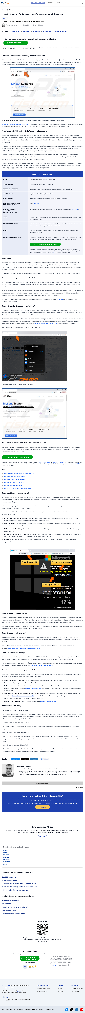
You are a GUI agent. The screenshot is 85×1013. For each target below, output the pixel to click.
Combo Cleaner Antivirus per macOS (45, 323)
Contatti (60, 988)
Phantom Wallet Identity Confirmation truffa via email (20, 887)
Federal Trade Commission (33, 688)
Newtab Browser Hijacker (10, 901)
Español (5, 852)
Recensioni (51, 3)
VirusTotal (36, 203)
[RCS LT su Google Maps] (3, 998)
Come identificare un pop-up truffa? (15, 476)
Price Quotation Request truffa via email (15, 890)
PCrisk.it (4, 10)
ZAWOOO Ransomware (9, 877)
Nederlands (7, 862)
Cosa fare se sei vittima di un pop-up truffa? (17, 488)
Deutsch (6, 857)
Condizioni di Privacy (44, 462)
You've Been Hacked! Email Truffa (13, 914)
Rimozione (36, 31)
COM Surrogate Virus (9, 910)
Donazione (42, 807)
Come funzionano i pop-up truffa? (14, 479)
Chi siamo (42, 836)
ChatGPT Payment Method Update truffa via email (19, 883)
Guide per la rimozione (38, 3)
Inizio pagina (79, 787)
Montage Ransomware (9, 880)
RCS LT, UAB (6, 985)
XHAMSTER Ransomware (10, 904)
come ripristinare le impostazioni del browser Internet (23, 648)
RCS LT (20, 48)
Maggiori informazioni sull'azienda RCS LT (42, 800)
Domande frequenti (61, 31)
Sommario (26, 31)
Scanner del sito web (77, 988)
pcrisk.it (19, 991)
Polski (5, 864)
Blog (58, 3)
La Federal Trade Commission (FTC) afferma (15, 124)
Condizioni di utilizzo (58, 462)
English (5, 850)
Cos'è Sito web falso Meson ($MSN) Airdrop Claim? (20, 473)
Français (6, 855)
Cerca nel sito (75, 991)
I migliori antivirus (42, 991)
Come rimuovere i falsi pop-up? (14, 482)
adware (61, 299)
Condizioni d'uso (49, 1009)
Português (6, 859)
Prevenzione (47, 31)
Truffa (5, 18)
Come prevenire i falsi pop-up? (13, 485)
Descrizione (16, 31)
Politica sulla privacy (30, 1009)
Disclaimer (40, 1009)
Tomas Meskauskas (12, 25)
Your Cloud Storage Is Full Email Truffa (15, 907)
